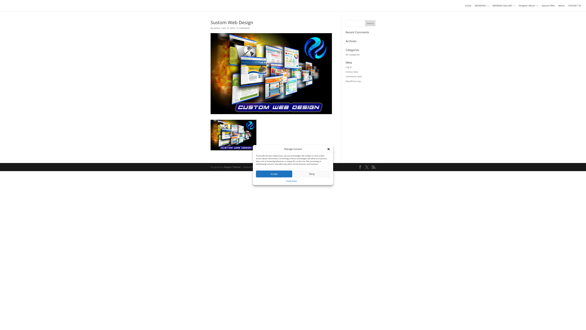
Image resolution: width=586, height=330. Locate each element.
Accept (274, 174)
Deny (312, 174)
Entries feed (352, 71)
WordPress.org (353, 81)
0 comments (243, 28)
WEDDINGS (480, 6)
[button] (328, 149)
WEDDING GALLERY (502, 6)
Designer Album (527, 6)
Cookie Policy (291, 181)
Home (468, 6)
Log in (349, 67)
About (561, 6)
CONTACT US (574, 6)
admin (217, 28)
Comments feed (354, 76)
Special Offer (548, 6)
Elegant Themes (232, 167)
